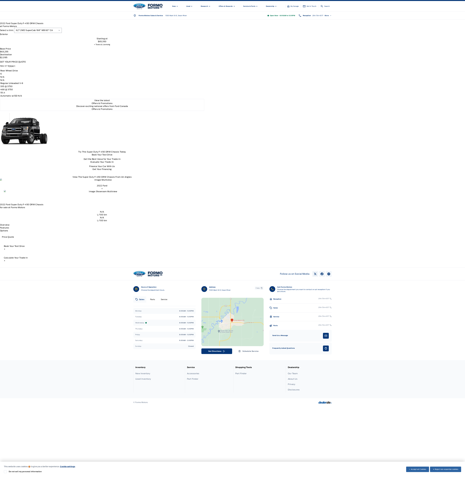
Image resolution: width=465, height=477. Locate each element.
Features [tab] (4, 228)
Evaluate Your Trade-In (102, 162)
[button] (293, 6)
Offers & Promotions (102, 109)
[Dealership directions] (232, 322)
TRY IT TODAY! (7, 66)
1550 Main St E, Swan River (176, 15)
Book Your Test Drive (102, 155)
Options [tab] (4, 231)
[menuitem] (175, 6)
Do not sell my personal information (25, 472)
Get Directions (216, 351)
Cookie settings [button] (67, 467)
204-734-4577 (317, 15)
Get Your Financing (102, 169)
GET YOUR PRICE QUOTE (13, 62)
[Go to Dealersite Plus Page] (325, 402)
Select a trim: (7, 30)
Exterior (4, 34)
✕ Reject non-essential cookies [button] (445, 469)
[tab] (102, 34)
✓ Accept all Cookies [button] (417, 469)
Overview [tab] (4, 225)
